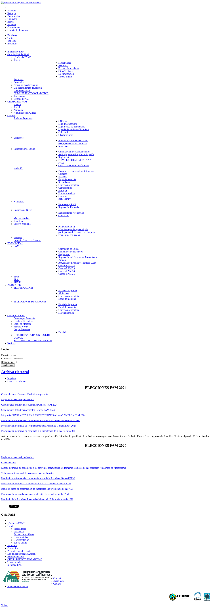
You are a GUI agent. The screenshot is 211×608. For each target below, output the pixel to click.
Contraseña (6, 358)
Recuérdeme (7, 362)
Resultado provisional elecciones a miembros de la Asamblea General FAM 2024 (40, 420)
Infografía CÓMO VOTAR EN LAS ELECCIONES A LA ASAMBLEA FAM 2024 (43, 415)
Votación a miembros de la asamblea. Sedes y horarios (27, 473)
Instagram (12, 43)
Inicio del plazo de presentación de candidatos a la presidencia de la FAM (37, 488)
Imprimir (11, 378)
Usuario (5, 355)
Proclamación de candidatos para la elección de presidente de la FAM (35, 494)
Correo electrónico (16, 381)
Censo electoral (8, 462)
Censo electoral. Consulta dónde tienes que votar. (25, 394)
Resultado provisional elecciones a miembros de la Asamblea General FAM (38, 478)
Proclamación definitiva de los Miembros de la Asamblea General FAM (36, 483)
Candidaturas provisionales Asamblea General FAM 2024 (29, 404)
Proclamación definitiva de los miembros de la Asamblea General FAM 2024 (38, 425)
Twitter (10, 38)
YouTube (11, 41)
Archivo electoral (15, 372)
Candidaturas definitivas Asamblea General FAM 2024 (28, 410)
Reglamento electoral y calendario (17, 399)
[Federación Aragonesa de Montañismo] (21, 2)
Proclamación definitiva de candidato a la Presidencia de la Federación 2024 (38, 431)
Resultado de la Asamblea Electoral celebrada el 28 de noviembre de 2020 (37, 499)
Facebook (12, 35)
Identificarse (7, 365)
